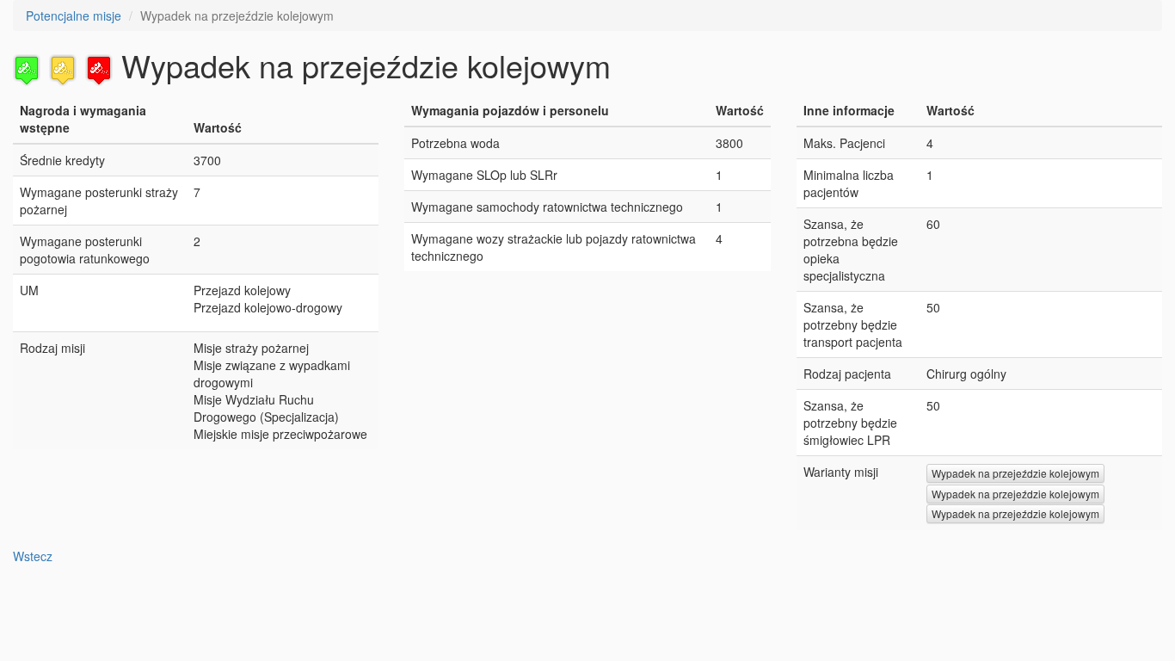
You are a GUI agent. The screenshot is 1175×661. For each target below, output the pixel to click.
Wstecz (32, 556)
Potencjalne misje (73, 15)
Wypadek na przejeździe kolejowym (1015, 473)
